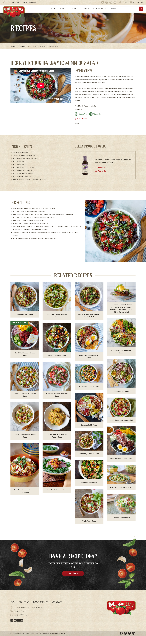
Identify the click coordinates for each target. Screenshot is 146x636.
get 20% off (21, 2)
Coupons (24, 602)
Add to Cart (102, 171)
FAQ (12, 602)
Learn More (73, 573)
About (75, 9)
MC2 (63, 633)
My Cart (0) (138, 2)
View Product (103, 167)
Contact (57, 602)
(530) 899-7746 (20, 615)
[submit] (141, 9)
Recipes (51, 9)
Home (12, 46)
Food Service (40, 602)
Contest (86, 9)
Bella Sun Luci (21, 633)
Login (124, 2)
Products (63, 9)
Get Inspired (99, 9)
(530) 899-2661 (20, 611)
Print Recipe (82, 119)
